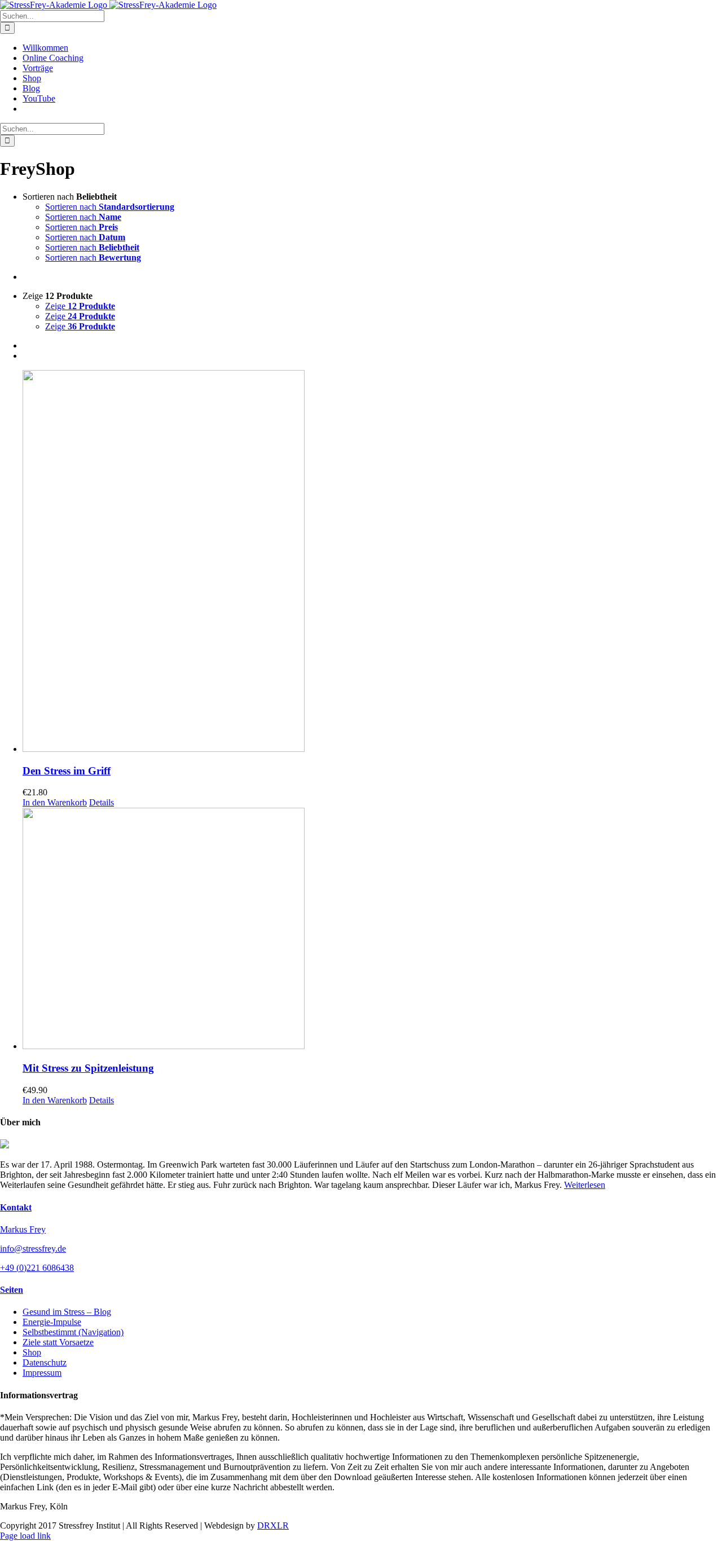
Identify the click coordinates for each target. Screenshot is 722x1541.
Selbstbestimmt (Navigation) (73, 1332)
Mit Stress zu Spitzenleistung (88, 1068)
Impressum (42, 1372)
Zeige (80, 306)
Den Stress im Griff (67, 771)
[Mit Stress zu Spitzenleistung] (372, 929)
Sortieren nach (109, 207)
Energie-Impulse (52, 1322)
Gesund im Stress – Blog (67, 1312)
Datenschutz (45, 1362)
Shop (32, 1352)
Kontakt (16, 1207)
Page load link (25, 1535)
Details (101, 802)
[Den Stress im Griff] (372, 562)
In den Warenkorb (55, 802)
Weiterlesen (584, 1185)
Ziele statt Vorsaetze (58, 1342)
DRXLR (273, 1525)
